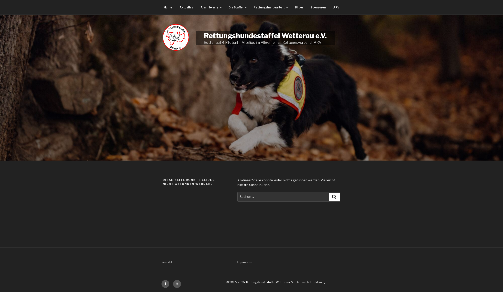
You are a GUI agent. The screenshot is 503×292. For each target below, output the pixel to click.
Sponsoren (318, 7)
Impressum (244, 262)
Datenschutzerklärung (310, 282)
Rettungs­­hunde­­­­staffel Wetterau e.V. (265, 35)
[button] (8, 283)
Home (168, 7)
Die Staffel (236, 7)
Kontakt (167, 262)
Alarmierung (209, 7)
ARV (336, 7)
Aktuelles (186, 7)
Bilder (299, 7)
